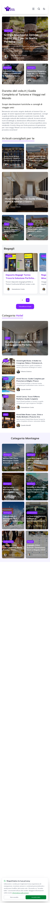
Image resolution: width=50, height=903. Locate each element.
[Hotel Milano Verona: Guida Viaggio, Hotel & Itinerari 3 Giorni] (25, 192)
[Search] (39, 9)
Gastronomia (32, 513)
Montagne (8, 31)
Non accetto (14, 897)
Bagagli (9, 256)
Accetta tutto (36, 897)
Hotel (6, 153)
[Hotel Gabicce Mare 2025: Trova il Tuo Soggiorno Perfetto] (25, 338)
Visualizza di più (25, 306)
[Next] (28, 300)
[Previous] (22, 300)
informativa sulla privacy (20, 893)
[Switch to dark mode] (44, 9)
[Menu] (33, 9)
